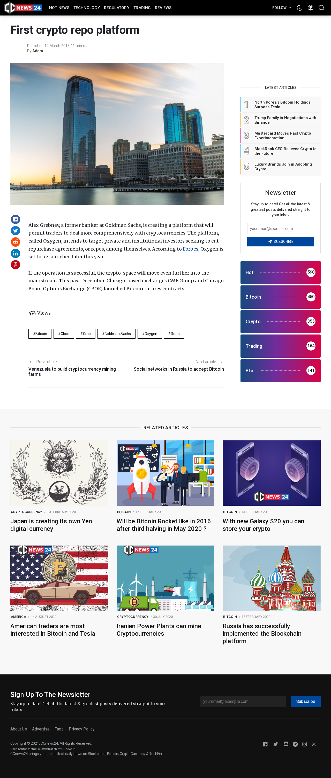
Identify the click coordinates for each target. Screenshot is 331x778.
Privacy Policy (82, 729)
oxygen (151, 334)
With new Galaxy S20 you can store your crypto (263, 525)
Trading (142, 7)
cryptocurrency (26, 512)
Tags (59, 729)
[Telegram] (295, 743)
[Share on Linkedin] (15, 253)
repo (175, 334)
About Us (18, 729)
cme (87, 334)
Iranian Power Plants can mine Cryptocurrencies (159, 630)
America (18, 617)
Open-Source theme (23, 749)
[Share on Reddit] (15, 242)
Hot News (59, 7)
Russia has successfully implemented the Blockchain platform (262, 634)
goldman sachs (117, 334)
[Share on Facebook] (15, 219)
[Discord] (286, 743)
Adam (37, 51)
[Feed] (314, 743)
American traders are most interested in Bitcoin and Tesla (52, 630)
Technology (86, 7)
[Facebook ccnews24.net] (265, 743)
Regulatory (116, 7)
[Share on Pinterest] (15, 264)
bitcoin (41, 334)
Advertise (41, 729)
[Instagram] (304, 743)
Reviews (163, 7)
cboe (65, 334)
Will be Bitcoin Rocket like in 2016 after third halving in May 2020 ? (164, 525)
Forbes (190, 249)
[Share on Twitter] (15, 230)
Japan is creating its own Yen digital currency (51, 525)
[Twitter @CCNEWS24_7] (275, 743)
